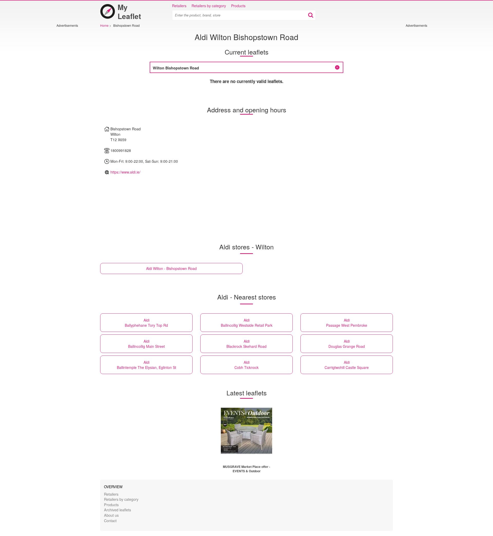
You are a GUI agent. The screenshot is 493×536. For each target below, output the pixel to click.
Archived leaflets (117, 509)
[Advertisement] (71, 105)
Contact (110, 520)
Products (238, 5)
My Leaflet (129, 12)
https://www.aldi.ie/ (125, 172)
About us (111, 515)
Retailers (179, 5)
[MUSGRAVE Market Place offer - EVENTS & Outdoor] (246, 431)
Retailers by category (209, 5)
